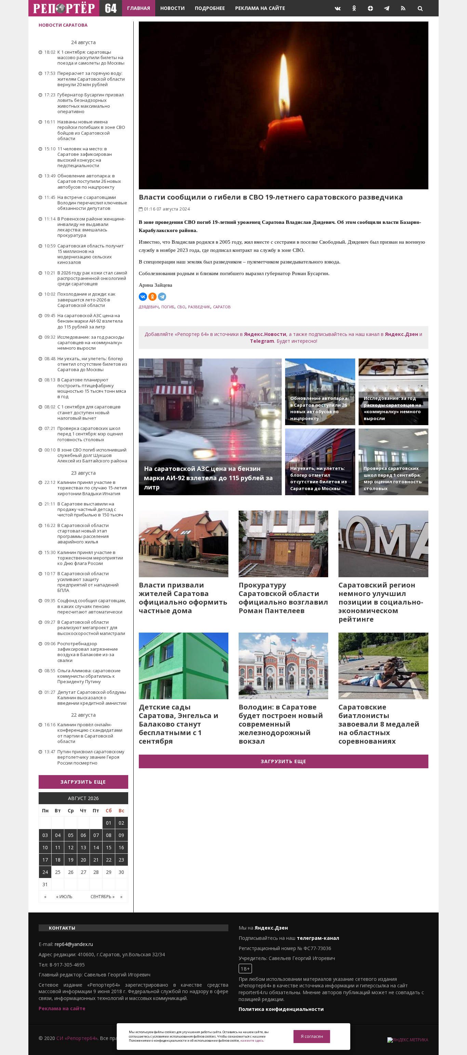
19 (71, 859)
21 (96, 859)
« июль (64, 897)
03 (45, 835)
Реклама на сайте (260, 8)
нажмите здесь (251, 1040)
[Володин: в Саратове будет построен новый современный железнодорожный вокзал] (283, 666)
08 (108, 835)
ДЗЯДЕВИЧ (149, 306)
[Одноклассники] (152, 297)
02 (121, 823)
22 (108, 859)
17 (45, 859)
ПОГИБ (167, 306)
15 (108, 847)
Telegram (262, 341)
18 (58, 859)
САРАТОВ (222, 306)
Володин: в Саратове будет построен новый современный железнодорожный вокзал (281, 724)
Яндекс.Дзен (401, 334)
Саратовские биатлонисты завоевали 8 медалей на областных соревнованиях (378, 724)
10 (45, 847)
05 (71, 835)
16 (121, 847)
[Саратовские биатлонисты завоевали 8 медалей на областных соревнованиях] (383, 666)
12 (71, 847)
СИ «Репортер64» (76, 1038)
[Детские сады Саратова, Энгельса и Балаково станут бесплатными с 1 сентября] (183, 666)
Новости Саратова (63, 25)
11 (58, 847)
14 (96, 847)
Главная (138, 8)
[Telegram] (162, 297)
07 (96, 835)
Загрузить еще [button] (83, 782)
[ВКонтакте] (143, 297)
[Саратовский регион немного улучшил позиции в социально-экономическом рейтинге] (383, 544)
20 (83, 859)
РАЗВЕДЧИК (199, 306)
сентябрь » (103, 897)
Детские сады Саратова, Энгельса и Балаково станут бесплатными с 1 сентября (178, 724)
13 (83, 847)
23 (121, 859)
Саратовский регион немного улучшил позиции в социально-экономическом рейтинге (380, 602)
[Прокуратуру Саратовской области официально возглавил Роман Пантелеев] (283, 544)
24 (45, 872)
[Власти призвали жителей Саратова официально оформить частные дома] (183, 544)
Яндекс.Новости (265, 334)
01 (108, 823)
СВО (181, 306)
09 (121, 835)
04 (58, 835)
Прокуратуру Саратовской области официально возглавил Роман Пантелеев (283, 597)
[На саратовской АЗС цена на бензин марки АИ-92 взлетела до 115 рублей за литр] (210, 427)
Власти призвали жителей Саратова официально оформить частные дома (183, 597)
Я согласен (312, 1036)
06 (83, 835)
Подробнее (210, 8)
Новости (172, 8)
